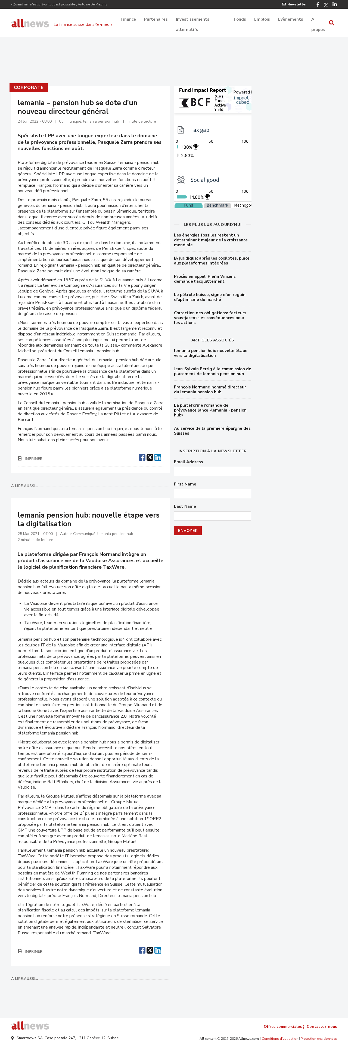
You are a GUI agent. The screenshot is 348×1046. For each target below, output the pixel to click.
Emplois (262, 19)
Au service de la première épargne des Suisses (212, 431)
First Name (185, 484)
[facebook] (142, 457)
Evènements (290, 19)
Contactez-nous (322, 1026)
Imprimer (33, 458)
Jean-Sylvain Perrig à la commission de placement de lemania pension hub (212, 371)
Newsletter (297, 4)
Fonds (240, 19)
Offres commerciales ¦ (284, 1026)
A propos (318, 20)
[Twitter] (326, 5)
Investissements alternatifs (192, 20)
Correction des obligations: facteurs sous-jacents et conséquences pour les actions (210, 317)
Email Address (188, 462)
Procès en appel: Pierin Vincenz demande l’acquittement (205, 279)
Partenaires (156, 19)
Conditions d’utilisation (280, 1038)
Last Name (185, 506)
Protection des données (319, 1038)
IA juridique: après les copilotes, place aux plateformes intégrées (212, 261)
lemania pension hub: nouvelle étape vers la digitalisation (210, 353)
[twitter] (150, 457)
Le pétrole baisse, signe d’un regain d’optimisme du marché (210, 297)
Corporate (29, 88)
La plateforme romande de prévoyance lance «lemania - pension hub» (210, 410)
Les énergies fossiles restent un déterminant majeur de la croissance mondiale (211, 240)
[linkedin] (157, 457)
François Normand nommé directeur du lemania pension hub (210, 389)
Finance (128, 19)
